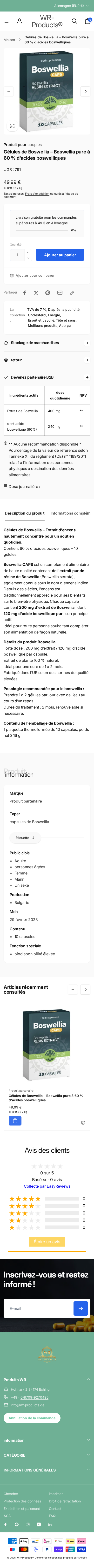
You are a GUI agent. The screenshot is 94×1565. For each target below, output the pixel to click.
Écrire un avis (47, 1241)
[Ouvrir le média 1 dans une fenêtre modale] (47, 91)
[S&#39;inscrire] (81, 1308)
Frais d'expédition (37, 193)
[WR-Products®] (47, 1366)
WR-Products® (25, 1557)
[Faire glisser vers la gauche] (9, 91)
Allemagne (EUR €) (69, 6)
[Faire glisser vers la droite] (85, 91)
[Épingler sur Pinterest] (47, 292)
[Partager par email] (60, 293)
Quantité (15, 244)
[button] (6, 21)
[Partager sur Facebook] (24, 292)
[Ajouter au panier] (15, 1120)
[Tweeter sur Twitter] (36, 292)
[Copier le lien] (72, 292)
